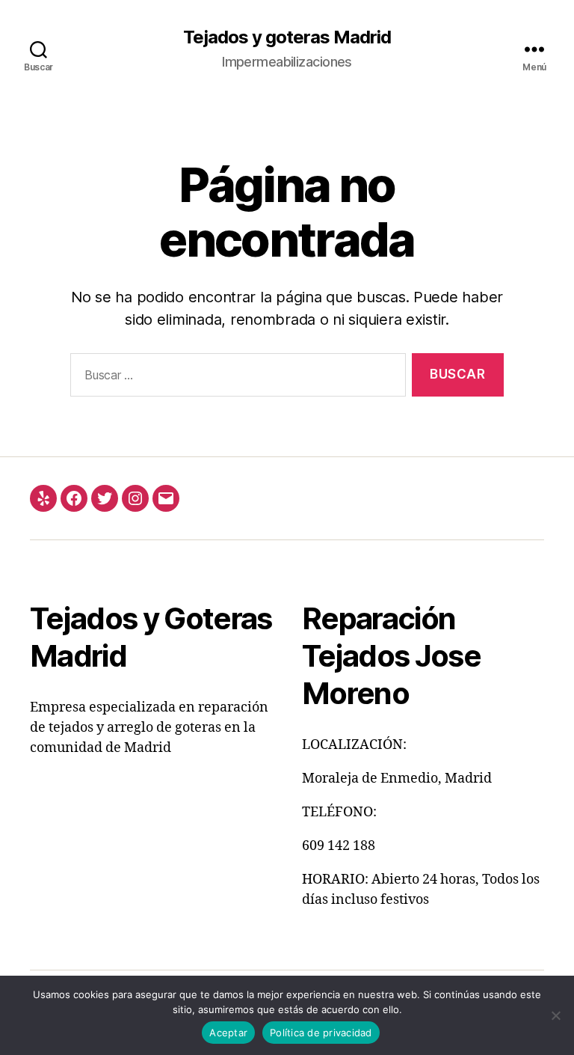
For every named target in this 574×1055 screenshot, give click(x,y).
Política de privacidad (321, 1033)
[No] (555, 1015)
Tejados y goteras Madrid (287, 37)
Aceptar (228, 1033)
